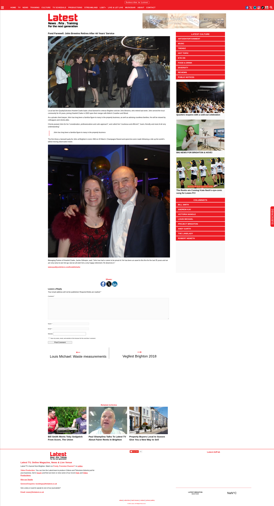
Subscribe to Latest (137, 2)
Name (50, 324)
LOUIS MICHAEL (185, 219)
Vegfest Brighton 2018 (139, 356)
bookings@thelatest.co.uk (46, 484)
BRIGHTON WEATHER (213, 493)
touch (39, 473)
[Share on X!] (109, 286)
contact (142, 500)
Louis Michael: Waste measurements (78, 356)
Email (50, 329)
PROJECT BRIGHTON (188, 224)
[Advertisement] (109, 383)
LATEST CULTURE (200, 34)
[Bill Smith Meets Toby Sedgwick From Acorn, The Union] (67, 420)
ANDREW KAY (184, 209)
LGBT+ (103, 7)
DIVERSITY (183, 68)
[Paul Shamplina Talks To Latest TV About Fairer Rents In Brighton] (108, 420)
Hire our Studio (27, 480)
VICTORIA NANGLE (187, 214)
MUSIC (181, 43)
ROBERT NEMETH (186, 238)
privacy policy (150, 500)
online (80, 466)
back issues (135, 500)
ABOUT (141, 7)
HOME (13, 7)
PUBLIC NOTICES (186, 77)
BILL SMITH (183, 205)
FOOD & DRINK (185, 63)
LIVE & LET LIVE (115, 7)
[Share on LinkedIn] (114, 286)
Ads (77, 473)
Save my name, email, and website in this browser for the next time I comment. (73, 338)
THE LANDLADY (185, 233)
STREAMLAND (91, 7)
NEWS (25, 7)
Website (50, 334)
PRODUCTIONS (75, 7)
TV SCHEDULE (59, 7)
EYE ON (181, 58)
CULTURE (46, 7)
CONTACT (151, 7)
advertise (127, 500)
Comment (51, 296)
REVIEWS (182, 72)
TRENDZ (182, 48)
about (121, 500)
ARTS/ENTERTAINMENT (189, 39)
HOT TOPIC (183, 53)
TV (19, 7)
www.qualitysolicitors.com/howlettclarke (64, 267)
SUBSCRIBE (272, 217)
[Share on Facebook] (103, 286)
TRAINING (34, 7)
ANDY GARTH (184, 229)
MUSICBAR (130, 7)
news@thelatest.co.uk (35, 492)
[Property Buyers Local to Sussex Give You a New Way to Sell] (148, 420)
